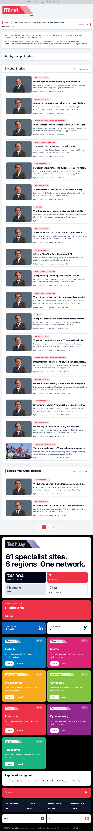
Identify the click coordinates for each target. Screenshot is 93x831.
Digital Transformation (22, 22)
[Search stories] (86, 792)
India (28, 781)
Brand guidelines (11, 803)
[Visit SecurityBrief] (62, 708)
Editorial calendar (54, 803)
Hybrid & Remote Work (56, 22)
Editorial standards (77, 803)
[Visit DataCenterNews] (17, 675)
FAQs (7, 808)
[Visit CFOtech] (17, 641)
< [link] (39, 527)
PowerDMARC (75, 828)
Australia (9, 781)
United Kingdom (63, 781)
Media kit (20, 663)
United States (77, 781)
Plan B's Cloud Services (45, 828)
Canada (20, 781)
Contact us (31, 803)
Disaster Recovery (39, 22)
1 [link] (44, 527)
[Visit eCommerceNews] (62, 675)
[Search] (88, 24)
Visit (8, 663)
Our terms (73, 808)
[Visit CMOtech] (62, 641)
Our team (51, 808)
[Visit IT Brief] (17, 708)
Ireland (36, 781)
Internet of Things (8, 26)
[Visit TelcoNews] (17, 742)
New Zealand (48, 781)
